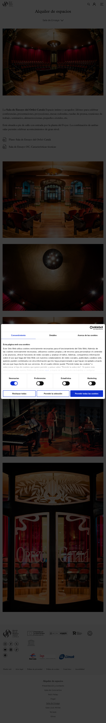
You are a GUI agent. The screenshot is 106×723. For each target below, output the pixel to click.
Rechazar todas (19, 394)
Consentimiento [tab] (18, 335)
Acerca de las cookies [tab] (88, 335)
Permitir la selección (53, 394)
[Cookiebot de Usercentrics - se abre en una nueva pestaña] (91, 328)
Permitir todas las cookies (86, 394)
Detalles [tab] (53, 335)
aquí (47, 370)
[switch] (40, 383)
